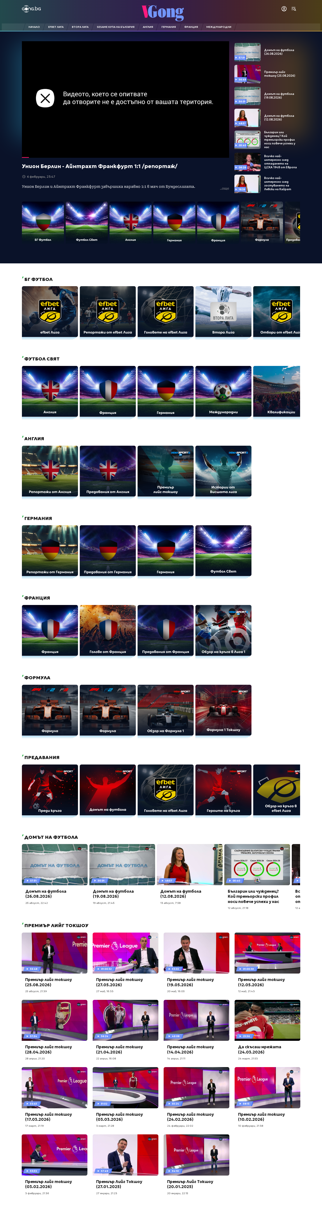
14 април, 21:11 (176, 1058)
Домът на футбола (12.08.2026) (279, 117)
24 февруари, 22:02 (180, 1125)
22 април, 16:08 (106, 1058)
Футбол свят (41, 359)
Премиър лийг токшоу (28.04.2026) (48, 1049)
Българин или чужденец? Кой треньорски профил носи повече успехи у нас (279, 140)
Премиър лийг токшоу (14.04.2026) (190, 1049)
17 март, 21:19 (34, 1125)
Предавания (41, 757)
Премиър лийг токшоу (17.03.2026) (48, 1117)
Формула (36, 678)
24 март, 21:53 (248, 1058)
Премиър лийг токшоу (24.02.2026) (190, 1117)
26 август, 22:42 (36, 903)
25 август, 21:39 (36, 991)
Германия (37, 518)
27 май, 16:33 (104, 991)
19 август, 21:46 (104, 903)
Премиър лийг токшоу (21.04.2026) (119, 1049)
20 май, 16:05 (176, 991)
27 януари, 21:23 (106, 1193)
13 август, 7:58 (170, 903)
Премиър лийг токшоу (55, 925)
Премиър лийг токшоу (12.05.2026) (261, 982)
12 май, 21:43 (246, 991)
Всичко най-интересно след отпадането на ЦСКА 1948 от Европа (280, 161)
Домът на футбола (50, 837)
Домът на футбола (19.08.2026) (279, 95)
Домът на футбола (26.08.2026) (279, 52)
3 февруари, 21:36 (37, 1193)
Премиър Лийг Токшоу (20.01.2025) (190, 1184)
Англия (33, 439)
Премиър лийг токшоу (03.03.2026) (119, 1117)
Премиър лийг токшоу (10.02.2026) (261, 1117)
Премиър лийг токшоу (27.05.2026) (119, 982)
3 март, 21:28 (105, 1125)
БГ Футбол (38, 279)
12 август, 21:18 (238, 908)
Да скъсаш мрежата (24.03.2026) (259, 1049)
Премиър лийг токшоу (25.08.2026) (279, 74)
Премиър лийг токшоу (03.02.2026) (48, 1184)
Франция (36, 598)
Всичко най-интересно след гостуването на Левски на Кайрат (277, 183)
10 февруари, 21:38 (250, 1125)
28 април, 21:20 (35, 1058)
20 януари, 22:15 (177, 1193)
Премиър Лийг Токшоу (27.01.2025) (119, 1184)
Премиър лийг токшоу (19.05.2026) (190, 982)
